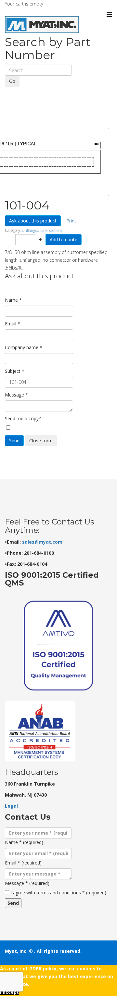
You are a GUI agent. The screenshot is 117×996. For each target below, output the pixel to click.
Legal (11, 806)
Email (12, 324)
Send (14, 440)
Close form (41, 440)
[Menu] (109, 14)
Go (12, 81)
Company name (23, 347)
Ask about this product (33, 221)
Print (71, 221)
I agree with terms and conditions (58, 892)
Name (13, 300)
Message (16, 395)
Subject (14, 371)
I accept (9, 992)
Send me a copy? (23, 418)
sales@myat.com (42, 542)
